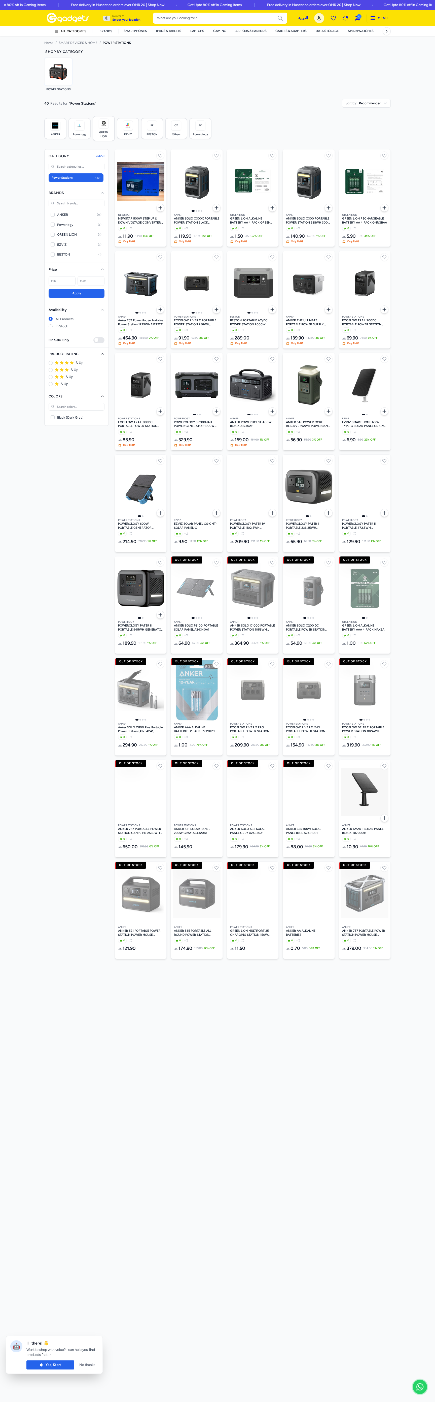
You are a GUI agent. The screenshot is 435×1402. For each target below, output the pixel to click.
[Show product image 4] (201, 211)
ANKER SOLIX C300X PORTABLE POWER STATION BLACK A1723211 (196, 221)
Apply (76, 293)
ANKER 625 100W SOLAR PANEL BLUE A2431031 (303, 831)
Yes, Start (53, 1365)
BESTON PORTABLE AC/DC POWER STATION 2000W (249, 322)
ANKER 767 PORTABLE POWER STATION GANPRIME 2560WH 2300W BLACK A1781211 (139, 831)
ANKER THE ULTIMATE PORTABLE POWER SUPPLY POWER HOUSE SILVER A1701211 (305, 322)
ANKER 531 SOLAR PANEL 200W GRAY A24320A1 (192, 831)
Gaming (219, 31)
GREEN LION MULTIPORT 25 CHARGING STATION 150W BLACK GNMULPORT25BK (249, 933)
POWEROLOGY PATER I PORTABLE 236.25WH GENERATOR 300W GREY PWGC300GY (304, 526)
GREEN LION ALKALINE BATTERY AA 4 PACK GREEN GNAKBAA (250, 221)
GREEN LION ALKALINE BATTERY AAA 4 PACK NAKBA (363, 627)
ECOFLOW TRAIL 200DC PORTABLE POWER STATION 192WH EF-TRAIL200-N (361, 322)
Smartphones (135, 31)
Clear (100, 156)
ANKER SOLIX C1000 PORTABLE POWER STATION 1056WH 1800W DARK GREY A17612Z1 (252, 628)
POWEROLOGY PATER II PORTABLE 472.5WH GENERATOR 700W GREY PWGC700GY (360, 526)
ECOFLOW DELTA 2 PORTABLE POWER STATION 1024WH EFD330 (363, 729)
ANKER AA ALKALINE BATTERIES (300, 933)
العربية (303, 18)
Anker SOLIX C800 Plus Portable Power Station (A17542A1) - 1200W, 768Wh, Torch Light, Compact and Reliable (140, 729)
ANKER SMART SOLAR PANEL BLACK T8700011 (362, 831)
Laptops (197, 31)
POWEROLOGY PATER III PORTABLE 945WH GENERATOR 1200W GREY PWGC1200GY (140, 628)
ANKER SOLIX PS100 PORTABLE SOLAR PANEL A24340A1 (196, 627)
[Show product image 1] (193, 211)
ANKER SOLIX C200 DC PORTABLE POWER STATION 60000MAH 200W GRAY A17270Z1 (305, 628)
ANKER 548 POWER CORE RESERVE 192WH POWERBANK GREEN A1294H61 (308, 424)
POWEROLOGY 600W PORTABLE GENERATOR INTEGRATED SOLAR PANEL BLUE (137, 526)
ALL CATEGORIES (73, 31)
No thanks (87, 1365)
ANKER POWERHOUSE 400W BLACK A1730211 (251, 424)
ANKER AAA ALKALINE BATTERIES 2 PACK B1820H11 (194, 729)
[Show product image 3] (199, 211)
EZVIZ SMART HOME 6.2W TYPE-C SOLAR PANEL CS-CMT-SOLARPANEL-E (364, 424)
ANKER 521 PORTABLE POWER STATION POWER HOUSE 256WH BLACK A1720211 (139, 933)
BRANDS (105, 31)
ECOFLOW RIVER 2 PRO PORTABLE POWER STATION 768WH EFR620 (249, 729)
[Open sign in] (319, 18)
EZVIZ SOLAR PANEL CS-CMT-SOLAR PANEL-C (195, 525)
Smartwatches (361, 31)
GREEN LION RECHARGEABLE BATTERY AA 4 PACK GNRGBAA (364, 220)
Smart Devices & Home (78, 43)
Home (48, 43)
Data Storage (327, 31)
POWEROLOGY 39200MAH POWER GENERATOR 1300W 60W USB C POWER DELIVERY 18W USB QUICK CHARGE (195, 424)
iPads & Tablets (168, 31)
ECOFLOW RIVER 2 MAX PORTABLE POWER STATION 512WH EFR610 (305, 729)
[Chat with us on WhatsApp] (420, 1387)
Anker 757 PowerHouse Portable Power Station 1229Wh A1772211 (140, 322)
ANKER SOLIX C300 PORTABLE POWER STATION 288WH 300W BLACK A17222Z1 (308, 221)
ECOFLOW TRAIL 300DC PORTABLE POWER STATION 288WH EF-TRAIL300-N (137, 424)
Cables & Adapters (290, 31)
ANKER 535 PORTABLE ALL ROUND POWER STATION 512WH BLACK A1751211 (192, 933)
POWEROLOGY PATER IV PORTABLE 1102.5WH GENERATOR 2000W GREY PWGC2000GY (249, 526)
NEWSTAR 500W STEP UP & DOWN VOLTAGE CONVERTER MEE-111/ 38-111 (139, 221)
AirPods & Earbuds (250, 31)
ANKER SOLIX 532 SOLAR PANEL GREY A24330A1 (248, 831)
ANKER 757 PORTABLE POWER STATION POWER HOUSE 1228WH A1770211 (363, 933)
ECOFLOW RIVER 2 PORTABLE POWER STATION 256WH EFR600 (195, 322)
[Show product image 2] (196, 211)
